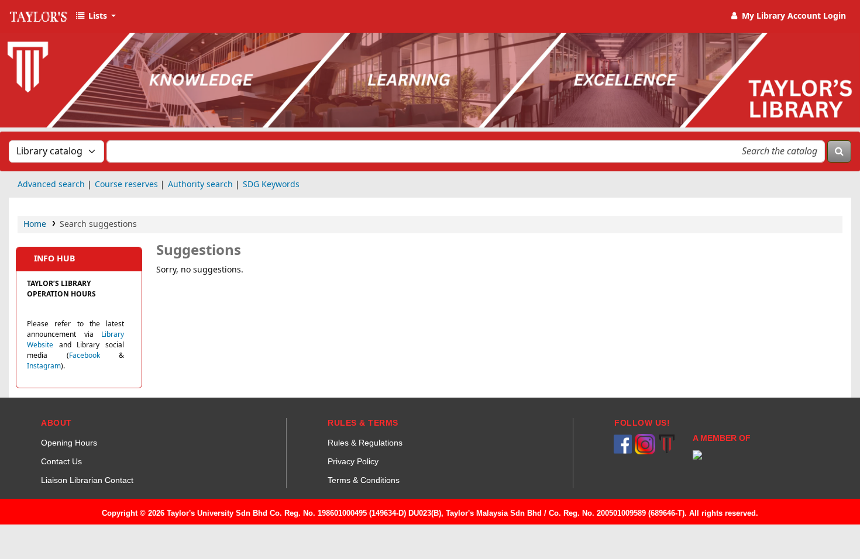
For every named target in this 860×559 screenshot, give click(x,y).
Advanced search (51, 184)
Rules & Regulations (365, 442)
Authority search (200, 184)
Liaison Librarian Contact (87, 480)
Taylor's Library (38, 16)
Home (34, 224)
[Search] (839, 151)
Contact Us (61, 461)
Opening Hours (69, 442)
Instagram (44, 366)
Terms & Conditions (364, 480)
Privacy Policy (353, 461)
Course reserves (126, 184)
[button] (95, 16)
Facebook (84, 355)
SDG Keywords (271, 184)
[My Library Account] (787, 16)
